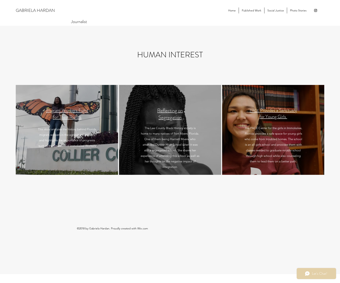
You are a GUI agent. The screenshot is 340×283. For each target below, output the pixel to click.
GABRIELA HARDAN (35, 10)
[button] (251, 10)
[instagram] (316, 10)
